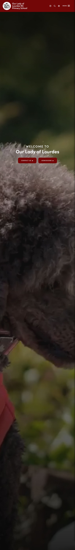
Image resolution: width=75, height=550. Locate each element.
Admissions (47, 160)
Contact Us (26, 160)
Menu (65, 6)
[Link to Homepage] (16, 6)
